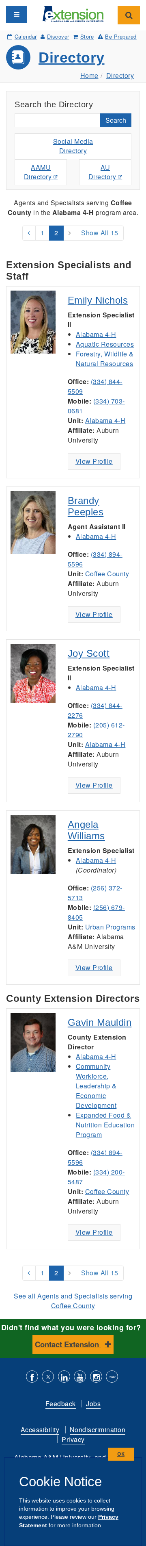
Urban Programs (110, 927)
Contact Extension (68, 1344)
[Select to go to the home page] (73, 13)
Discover (58, 36)
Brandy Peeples (86, 506)
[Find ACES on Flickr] (112, 1377)
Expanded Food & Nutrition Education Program (105, 1124)
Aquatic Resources (105, 344)
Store (87, 36)
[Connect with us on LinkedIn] (64, 1377)
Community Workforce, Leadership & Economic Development (96, 1086)
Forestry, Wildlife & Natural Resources (105, 358)
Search (115, 120)
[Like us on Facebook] (32, 1377)
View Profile (94, 461)
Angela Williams (86, 830)
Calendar (26, 36)
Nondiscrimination (98, 1429)
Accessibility (40, 1429)
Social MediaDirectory (73, 146)
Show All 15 (99, 232)
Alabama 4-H (96, 334)
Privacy (73, 1439)
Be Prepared (121, 36)
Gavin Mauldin (100, 1022)
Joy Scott (89, 653)
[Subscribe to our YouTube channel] (80, 1377)
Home (89, 75)
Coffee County (107, 573)
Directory (72, 57)
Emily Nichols (98, 300)
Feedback (60, 1403)
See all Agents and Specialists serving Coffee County (73, 1300)
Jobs (93, 1403)
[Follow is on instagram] (96, 1377)
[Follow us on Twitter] (48, 1377)
